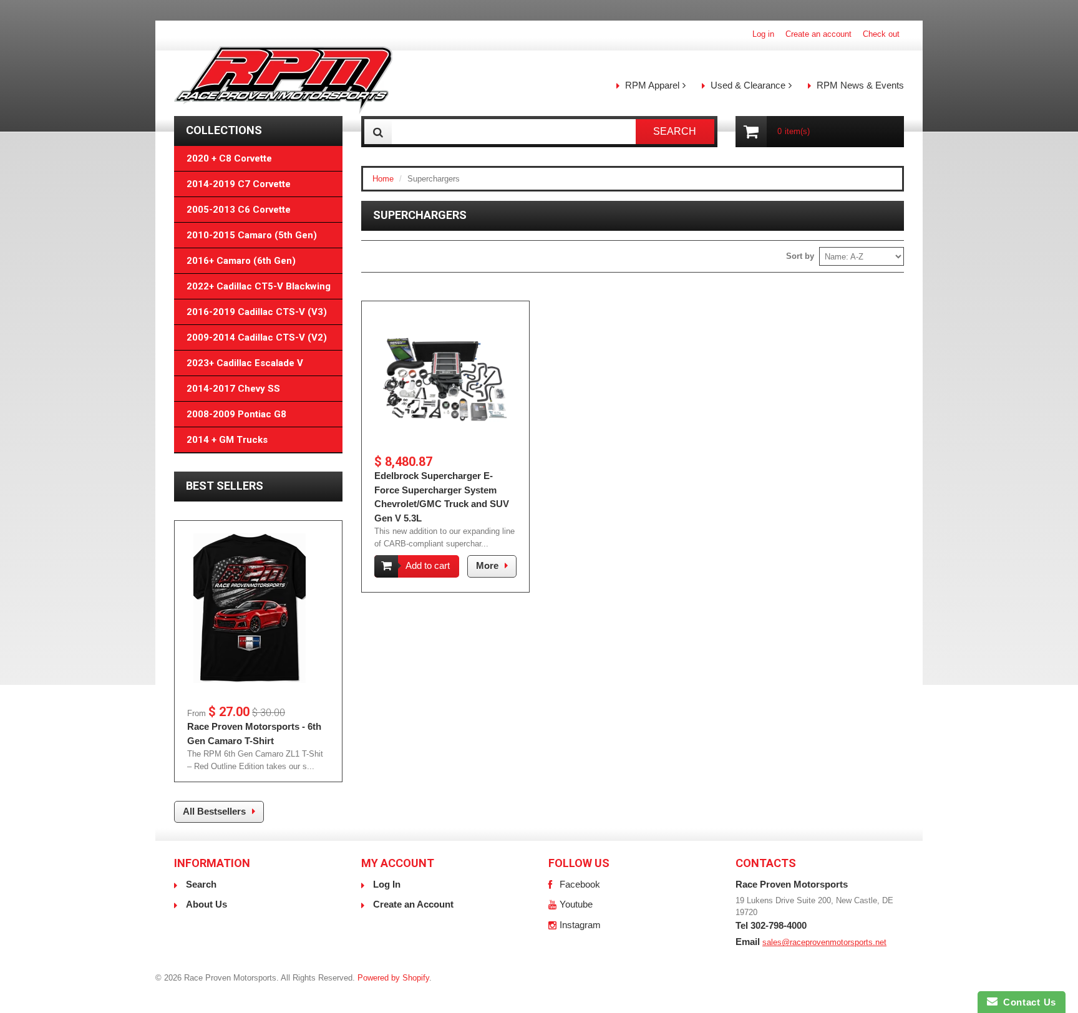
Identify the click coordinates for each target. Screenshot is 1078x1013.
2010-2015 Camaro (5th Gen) (252, 235)
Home (383, 178)
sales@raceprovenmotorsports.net (824, 942)
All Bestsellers (214, 811)
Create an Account (413, 904)
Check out (881, 34)
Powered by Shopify (393, 977)
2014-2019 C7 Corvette (239, 184)
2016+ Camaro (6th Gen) (241, 260)
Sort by (800, 256)
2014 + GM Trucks (227, 439)
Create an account (818, 34)
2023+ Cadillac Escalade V (245, 363)
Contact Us (1027, 1002)
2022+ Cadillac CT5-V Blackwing (259, 286)
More (487, 565)
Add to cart (427, 565)
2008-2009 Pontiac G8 (236, 414)
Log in (763, 34)
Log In (387, 884)
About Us (206, 904)
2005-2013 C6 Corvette (239, 209)
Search (201, 884)
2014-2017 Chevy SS (233, 388)
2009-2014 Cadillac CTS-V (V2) (257, 337)
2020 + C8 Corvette (229, 158)
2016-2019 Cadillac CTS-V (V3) (257, 311)
